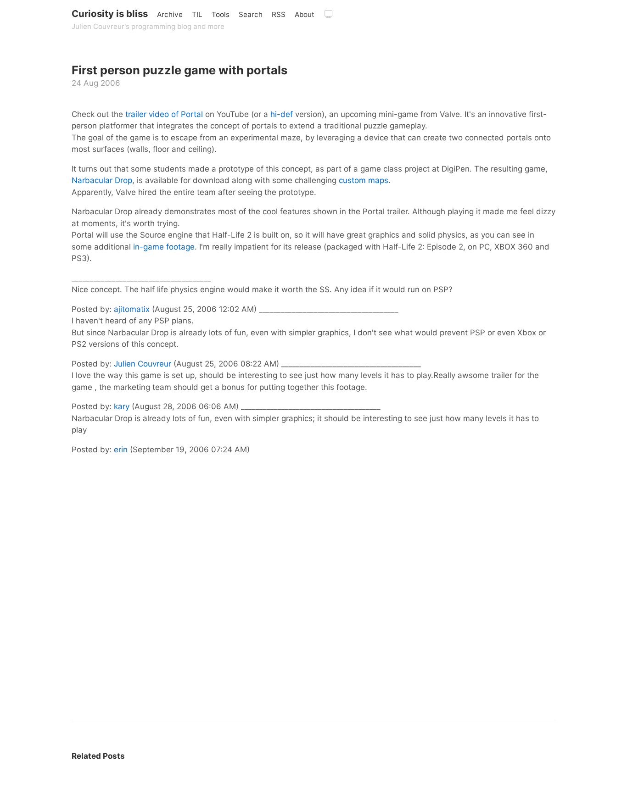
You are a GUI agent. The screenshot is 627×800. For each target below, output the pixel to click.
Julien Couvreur (142, 363)
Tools (221, 14)
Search (251, 14)
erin (121, 449)
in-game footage (164, 246)
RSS (279, 14)
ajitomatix (132, 309)
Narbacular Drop (102, 180)
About (304, 14)
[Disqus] (313, 601)
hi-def (281, 114)
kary (121, 406)
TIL (197, 14)
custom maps (363, 180)
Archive (170, 14)
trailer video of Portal (164, 114)
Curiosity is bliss (110, 13)
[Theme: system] (329, 14)
